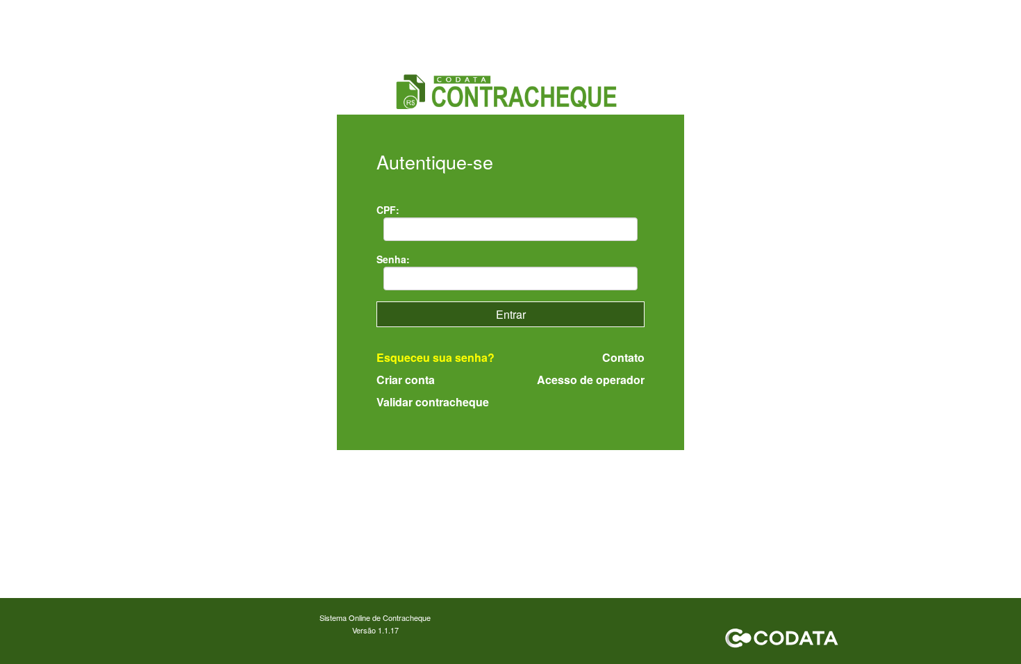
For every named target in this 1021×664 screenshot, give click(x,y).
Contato (623, 357)
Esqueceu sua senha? (435, 357)
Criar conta (405, 380)
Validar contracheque (432, 402)
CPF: (387, 210)
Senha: (393, 259)
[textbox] (510, 229)
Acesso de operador (591, 379)
